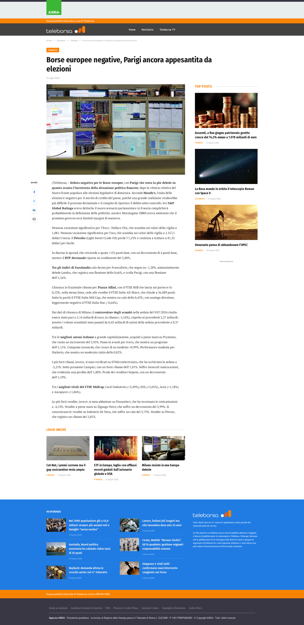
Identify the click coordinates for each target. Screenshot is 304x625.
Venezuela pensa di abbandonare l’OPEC (221, 245)
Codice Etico (195, 608)
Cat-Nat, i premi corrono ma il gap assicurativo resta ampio (66, 467)
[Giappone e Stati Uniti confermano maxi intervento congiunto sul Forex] (129, 568)
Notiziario (148, 29)
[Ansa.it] (53, 9)
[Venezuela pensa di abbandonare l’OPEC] (226, 222)
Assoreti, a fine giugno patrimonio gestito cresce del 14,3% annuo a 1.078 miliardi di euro (226, 135)
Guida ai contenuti (58, 608)
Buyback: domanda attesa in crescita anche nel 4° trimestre (88, 570)
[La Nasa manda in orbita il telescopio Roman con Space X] (226, 166)
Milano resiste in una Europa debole (160, 467)
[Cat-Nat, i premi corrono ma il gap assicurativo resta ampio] (68, 448)
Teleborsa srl (83, 594)
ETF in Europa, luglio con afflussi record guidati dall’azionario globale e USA (115, 469)
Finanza (52, 50)
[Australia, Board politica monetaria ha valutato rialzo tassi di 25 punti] (56, 548)
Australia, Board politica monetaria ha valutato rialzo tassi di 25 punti (89, 549)
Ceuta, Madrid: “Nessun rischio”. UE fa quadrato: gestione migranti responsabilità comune (162, 544)
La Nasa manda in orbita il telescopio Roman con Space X (224, 191)
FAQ (107, 608)
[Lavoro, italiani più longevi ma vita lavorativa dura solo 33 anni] (129, 525)
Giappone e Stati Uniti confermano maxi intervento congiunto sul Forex (160, 568)
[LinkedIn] (34, 209)
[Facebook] (34, 192)
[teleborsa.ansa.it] (65, 29)
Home (132, 29)
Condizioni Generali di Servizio (86, 608)
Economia (200, 199)
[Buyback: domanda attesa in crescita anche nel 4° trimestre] (56, 572)
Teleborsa (89, 20)
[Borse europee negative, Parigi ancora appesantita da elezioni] (115, 129)
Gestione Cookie (150, 608)
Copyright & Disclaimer (173, 608)
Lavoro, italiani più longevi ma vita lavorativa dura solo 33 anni (161, 523)
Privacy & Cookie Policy (125, 608)
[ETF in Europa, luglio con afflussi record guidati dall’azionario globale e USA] (115, 448)
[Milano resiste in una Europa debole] (163, 448)
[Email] (34, 218)
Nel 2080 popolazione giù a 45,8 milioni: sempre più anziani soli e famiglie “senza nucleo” (89, 525)
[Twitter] (34, 201)
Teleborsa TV (167, 29)
